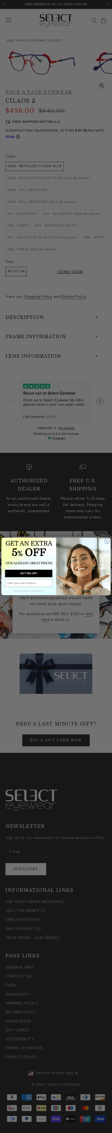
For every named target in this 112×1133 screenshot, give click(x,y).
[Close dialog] (107, 541)
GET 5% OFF (28, 574)
